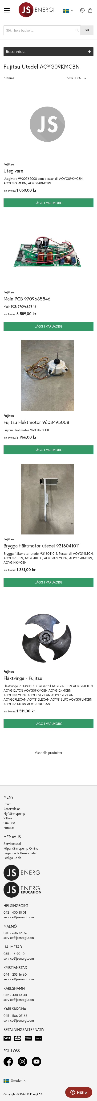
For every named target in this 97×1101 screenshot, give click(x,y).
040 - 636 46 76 (15, 933)
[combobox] (42, 30)
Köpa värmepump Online (21, 848)
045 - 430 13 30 (15, 995)
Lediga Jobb (12, 857)
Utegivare (13, 171)
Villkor (8, 818)
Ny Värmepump (14, 813)
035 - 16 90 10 (14, 953)
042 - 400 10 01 (15, 912)
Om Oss (9, 823)
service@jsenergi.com (19, 917)
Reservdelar (12, 808)
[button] (76, 78)
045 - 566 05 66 (15, 1015)
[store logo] (36, 10)
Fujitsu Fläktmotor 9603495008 (36, 422)
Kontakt (9, 827)
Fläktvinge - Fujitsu (23, 678)
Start (7, 804)
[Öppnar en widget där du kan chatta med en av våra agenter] (78, 1093)
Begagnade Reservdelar (20, 853)
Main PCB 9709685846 (27, 299)
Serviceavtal (12, 843)
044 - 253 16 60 (15, 974)
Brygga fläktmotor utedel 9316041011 (42, 545)
